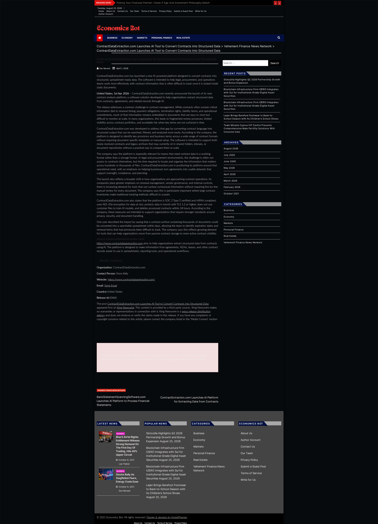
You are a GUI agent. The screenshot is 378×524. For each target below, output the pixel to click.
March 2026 (230, 180)
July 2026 (229, 155)
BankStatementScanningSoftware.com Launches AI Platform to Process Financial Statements (123, 400)
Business (112, 37)
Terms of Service (149, 11)
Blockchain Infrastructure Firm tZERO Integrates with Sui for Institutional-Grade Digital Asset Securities (251, 92)
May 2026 (229, 167)
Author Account (105, 14)
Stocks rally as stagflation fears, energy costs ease (127, 478)
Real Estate (183, 37)
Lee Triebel (124, 464)
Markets (142, 37)
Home (101, 11)
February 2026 (232, 187)
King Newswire (125, 307)
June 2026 (230, 161)
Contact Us (122, 11)
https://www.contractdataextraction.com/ (131, 279)
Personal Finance (161, 37)
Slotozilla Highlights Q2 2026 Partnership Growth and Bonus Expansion (165, 437)
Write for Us (200, 11)
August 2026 (231, 148)
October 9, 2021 (126, 460)
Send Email (110, 285)
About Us (110, 11)
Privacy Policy (165, 11)
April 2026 (230, 174)
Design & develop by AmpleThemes (167, 517)
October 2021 (231, 193)
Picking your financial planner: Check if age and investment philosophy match (163, 2)
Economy (127, 37)
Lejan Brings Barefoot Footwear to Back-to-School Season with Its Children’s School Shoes (166, 489)
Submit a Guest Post (183, 11)
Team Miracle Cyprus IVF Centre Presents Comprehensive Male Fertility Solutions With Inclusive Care (249, 128)
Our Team (134, 11)
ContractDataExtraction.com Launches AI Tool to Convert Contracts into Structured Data (158, 304)
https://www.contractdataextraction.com (120, 243)
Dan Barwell (124, 490)
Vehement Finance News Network (111, 390)
